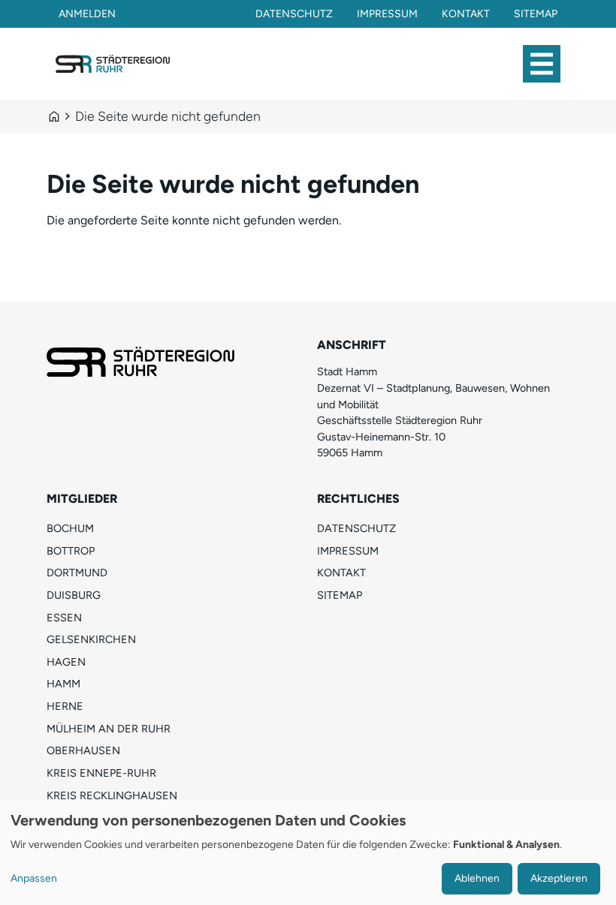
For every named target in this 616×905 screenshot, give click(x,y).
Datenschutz (294, 14)
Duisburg (74, 595)
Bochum (70, 528)
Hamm (63, 683)
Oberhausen (83, 750)
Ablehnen (477, 878)
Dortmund (77, 572)
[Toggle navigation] (541, 64)
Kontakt (466, 14)
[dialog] (308, 853)
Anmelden (87, 14)
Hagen (66, 662)
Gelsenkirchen (91, 639)
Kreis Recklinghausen (112, 795)
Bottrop (71, 551)
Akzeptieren (558, 878)
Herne (65, 706)
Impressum (387, 14)
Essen (64, 617)
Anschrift (351, 345)
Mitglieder (82, 499)
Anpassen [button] (34, 878)
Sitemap (535, 14)
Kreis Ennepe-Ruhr (101, 773)
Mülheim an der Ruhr (109, 728)
